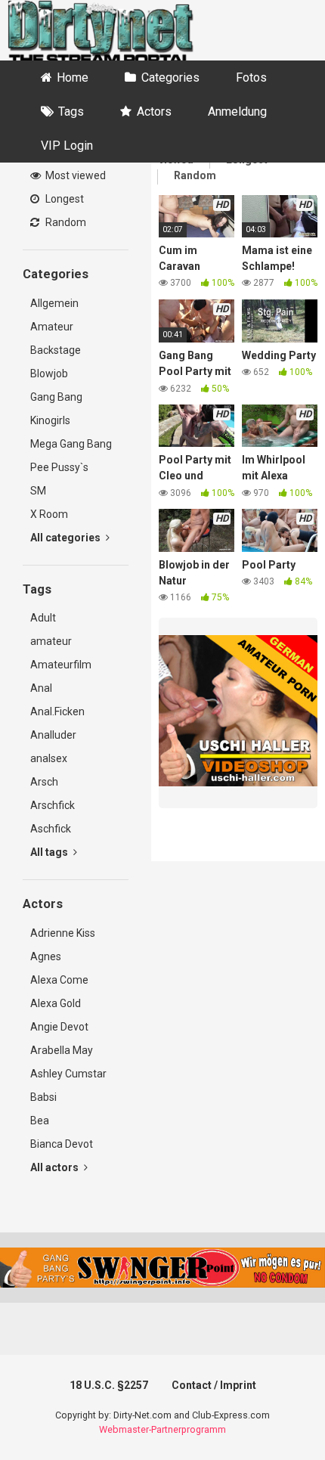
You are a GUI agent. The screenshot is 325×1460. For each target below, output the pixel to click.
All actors (55, 1167)
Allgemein (54, 303)
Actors (154, 111)
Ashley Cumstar (68, 1074)
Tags (71, 111)
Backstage (55, 350)
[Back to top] (297, 1429)
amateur (51, 641)
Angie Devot (59, 1027)
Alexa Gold (55, 1003)
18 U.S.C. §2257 (109, 1385)
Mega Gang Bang (71, 444)
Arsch (44, 782)
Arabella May (61, 1050)
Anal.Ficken (57, 711)
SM (38, 491)
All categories (66, 538)
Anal (41, 688)
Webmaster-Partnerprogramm (162, 1429)
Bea (39, 1120)
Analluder (53, 735)
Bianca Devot (61, 1144)
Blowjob (49, 373)
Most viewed (74, 175)
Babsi (43, 1097)
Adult (43, 618)
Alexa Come (59, 980)
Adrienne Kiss (62, 933)
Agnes (45, 956)
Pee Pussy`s (59, 467)
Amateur (51, 327)
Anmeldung (237, 111)
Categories (170, 77)
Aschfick (50, 829)
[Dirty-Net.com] (100, 35)
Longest (63, 199)
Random (64, 222)
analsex (48, 758)
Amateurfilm (60, 665)
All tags (50, 852)
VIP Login (67, 145)
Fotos (251, 77)
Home (72, 77)
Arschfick (52, 805)
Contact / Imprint (214, 1385)
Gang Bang (56, 397)
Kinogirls (50, 420)
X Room (49, 514)
